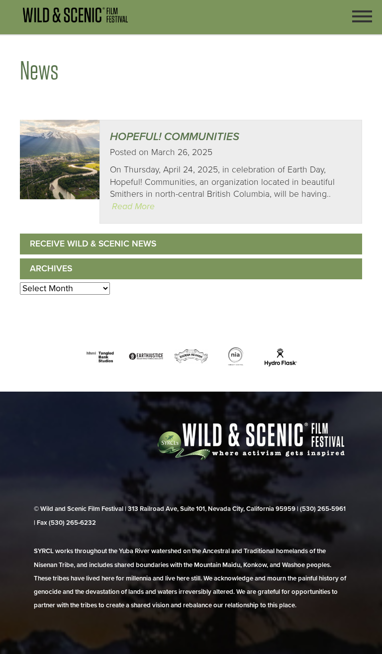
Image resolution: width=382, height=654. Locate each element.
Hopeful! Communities (174, 136)
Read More (133, 206)
